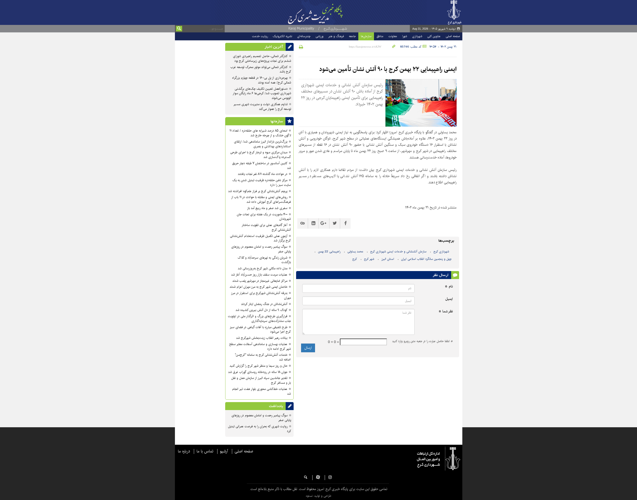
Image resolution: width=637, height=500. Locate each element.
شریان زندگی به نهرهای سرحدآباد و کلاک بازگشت (264, 260)
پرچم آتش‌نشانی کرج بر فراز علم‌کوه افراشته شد (257, 191)
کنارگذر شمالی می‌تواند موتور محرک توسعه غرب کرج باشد (260, 69)
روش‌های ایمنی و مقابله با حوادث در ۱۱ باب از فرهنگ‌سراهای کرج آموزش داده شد (261, 200)
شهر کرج (369, 259)
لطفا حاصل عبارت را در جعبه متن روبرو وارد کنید (422, 341)
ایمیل (449, 299)
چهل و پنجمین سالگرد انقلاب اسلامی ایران (426, 259)
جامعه (352, 36)
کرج (354, 259)
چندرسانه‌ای (304, 36)
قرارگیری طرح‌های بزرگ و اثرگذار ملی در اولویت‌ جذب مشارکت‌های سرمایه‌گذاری (259, 319)
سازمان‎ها (276, 121)
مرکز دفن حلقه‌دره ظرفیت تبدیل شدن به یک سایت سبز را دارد (261, 183)
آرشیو (224, 451)
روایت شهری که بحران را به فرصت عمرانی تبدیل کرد (259, 429)
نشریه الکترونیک (282, 36)
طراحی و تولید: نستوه (318, 496)
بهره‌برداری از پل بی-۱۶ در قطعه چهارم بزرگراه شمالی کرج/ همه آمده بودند (261, 80)
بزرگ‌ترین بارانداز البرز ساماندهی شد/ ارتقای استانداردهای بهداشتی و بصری (262, 144)
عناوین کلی (434, 36)
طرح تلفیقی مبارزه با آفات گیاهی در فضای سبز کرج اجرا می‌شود (260, 330)
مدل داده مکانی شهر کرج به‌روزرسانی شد (262, 268)
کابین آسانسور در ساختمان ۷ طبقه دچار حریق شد (261, 166)
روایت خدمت (260, 36)
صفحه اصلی (453, 36)
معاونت (392, 36)
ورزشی (319, 36)
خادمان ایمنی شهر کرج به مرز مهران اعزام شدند (258, 286)
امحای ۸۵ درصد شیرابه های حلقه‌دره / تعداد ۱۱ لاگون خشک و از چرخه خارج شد (260, 133)
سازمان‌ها (366, 36)
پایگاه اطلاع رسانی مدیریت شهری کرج (327, 12)
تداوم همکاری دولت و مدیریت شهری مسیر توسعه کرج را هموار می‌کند (262, 107)
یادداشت (276, 406)
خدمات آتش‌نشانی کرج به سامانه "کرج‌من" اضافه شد (263, 357)
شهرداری (417, 36)
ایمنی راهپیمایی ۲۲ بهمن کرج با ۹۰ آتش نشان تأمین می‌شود (388, 69)
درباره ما (184, 451)
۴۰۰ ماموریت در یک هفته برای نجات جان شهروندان (264, 217)
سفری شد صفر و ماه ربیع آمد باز (267, 208)
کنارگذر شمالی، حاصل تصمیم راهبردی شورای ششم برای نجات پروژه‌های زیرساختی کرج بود (262, 59)
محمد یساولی (355, 251)
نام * (449, 286)
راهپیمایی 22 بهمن (329, 251)
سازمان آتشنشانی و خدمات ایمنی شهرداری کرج (398, 251)
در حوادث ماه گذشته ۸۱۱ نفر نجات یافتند (262, 174)
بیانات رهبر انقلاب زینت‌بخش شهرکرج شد (261, 338)
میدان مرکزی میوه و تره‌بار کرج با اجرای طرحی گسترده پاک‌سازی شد (260, 155)
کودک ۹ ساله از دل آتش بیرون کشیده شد (261, 310)
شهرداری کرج (441, 251)
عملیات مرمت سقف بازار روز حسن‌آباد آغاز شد (259, 274)
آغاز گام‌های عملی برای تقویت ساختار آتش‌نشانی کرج (266, 227)
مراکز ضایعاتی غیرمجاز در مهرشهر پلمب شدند (259, 281)
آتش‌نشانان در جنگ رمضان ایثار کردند (264, 304)
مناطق (379, 36)
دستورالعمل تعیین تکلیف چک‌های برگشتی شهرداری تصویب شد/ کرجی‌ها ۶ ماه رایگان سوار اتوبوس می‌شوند (262, 93)
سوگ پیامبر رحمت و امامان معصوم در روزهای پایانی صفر (261, 249)
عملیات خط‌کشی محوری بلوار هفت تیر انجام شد (261, 391)
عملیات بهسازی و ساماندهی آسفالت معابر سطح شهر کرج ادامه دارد (260, 347)
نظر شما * (446, 311)
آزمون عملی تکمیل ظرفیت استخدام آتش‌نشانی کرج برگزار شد (260, 238)
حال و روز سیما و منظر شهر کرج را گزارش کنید (258, 365)
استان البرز (387, 259)
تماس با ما (205, 451)
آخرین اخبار (274, 47)
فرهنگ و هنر (336, 36)
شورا (404, 36)
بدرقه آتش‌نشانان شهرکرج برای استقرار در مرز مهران (261, 295)
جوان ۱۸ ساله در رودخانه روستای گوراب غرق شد (257, 372)
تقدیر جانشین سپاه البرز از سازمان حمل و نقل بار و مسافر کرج (261, 380)
